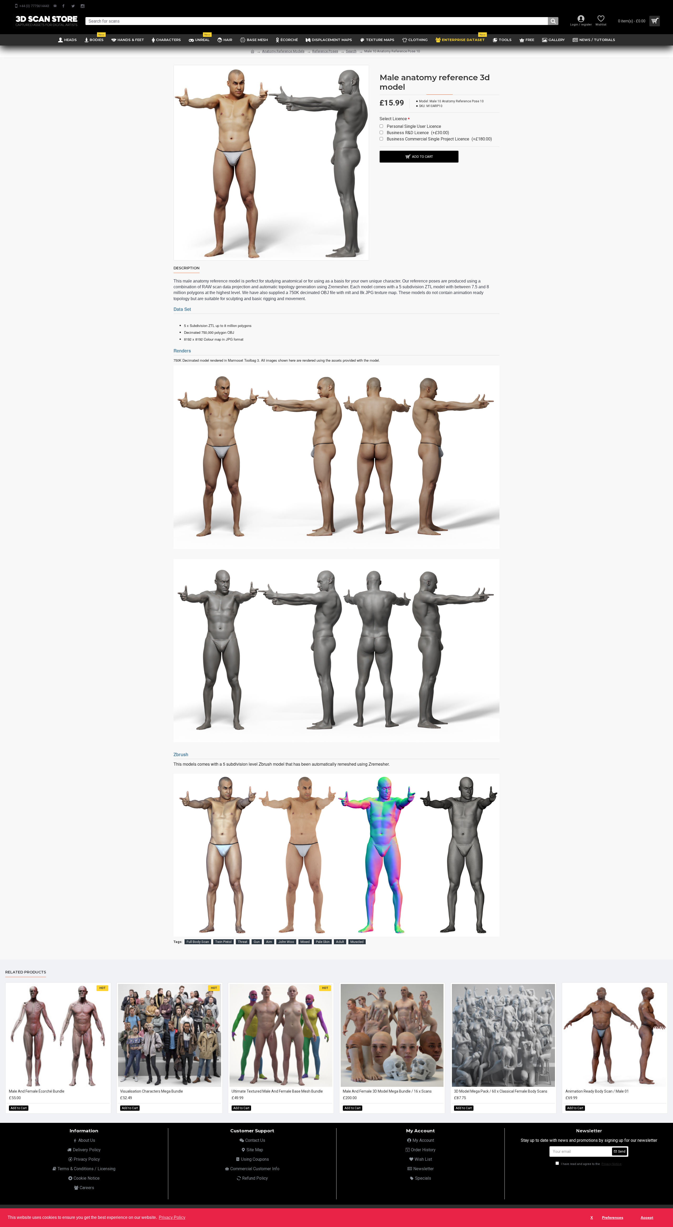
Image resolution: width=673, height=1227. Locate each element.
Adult (340, 942)
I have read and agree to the (590, 1164)
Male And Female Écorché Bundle (36, 1091)
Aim (269, 942)
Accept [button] (647, 1217)
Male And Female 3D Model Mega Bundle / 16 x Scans (387, 1091)
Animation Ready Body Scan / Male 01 (597, 1091)
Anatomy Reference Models (283, 51)
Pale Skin (323, 942)
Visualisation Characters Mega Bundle (151, 1091)
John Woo (286, 942)
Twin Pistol (223, 942)
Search (351, 51)
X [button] (591, 1217)
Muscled (357, 942)
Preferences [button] (612, 1217)
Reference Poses (325, 51)
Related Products (25, 972)
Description (187, 268)
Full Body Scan (198, 942)
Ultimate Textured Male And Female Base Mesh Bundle (277, 1091)
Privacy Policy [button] (172, 1217)
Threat (242, 942)
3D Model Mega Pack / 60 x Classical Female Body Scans (500, 1091)
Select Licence (393, 118)
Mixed (305, 942)
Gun (257, 942)
